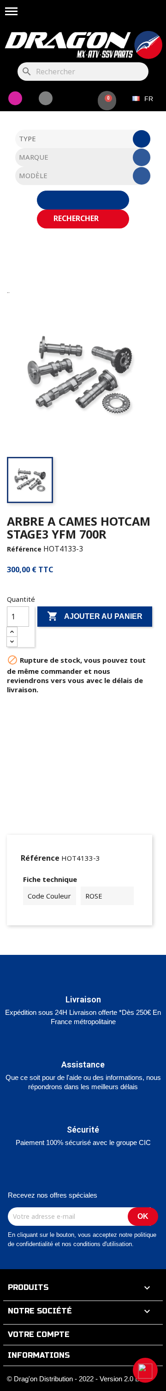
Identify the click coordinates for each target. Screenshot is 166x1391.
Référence (24, 549)
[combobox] (83, 139)
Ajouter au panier (94, 616)
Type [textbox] (27, 138)
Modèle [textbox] (33, 175)
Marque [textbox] (33, 157)
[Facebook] (46, 98)
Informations (39, 1355)
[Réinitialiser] (83, 200)
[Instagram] (15, 98)
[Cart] (107, 100)
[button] (145, 1370)
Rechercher (77, 218)
